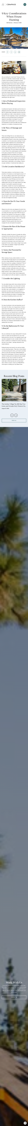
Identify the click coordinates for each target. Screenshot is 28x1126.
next (16, 415)
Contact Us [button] (14, 997)
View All (14, 420)
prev (12, 415)
